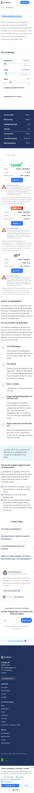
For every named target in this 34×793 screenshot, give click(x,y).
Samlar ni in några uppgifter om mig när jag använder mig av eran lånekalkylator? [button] (16, 557)
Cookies (3, 739)
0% (5, 84)
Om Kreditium (5, 733)
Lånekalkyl (4, 718)
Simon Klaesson (19, 597)
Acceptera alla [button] (10, 785)
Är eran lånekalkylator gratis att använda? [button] (13, 547)
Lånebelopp (8, 60)
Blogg (2, 705)
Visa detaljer (11, 155)
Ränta (6, 79)
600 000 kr (27, 65)
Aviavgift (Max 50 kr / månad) (12, 96)
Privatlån (3, 694)
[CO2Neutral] (5, 759)
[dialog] (17, 779)
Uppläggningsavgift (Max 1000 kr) (14, 87)
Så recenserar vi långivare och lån (10, 725)
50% (29, 84)
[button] (11, 590)
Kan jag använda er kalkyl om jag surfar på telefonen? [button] (15, 537)
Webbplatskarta (5, 743)
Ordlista (3, 721)
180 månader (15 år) (24, 74)
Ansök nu (16, 180)
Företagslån (4, 687)
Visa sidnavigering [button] (16, 641)
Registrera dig (26, 620)
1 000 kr (6, 65)
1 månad (6, 74)
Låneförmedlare (5, 690)
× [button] (32, 767)
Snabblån (3, 697)
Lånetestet (25, 2)
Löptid (6, 70)
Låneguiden (4, 715)
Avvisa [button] (26, 785)
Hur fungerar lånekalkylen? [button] (11, 529)
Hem (2, 7)
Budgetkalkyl (5, 708)
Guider (3, 712)
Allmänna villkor (5, 736)
